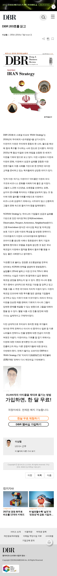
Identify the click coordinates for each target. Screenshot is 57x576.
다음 (49, 475)
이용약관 (28, 532)
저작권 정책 (41, 532)
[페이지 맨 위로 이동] (50, 543)
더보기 (43, 39)
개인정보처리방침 (11, 536)
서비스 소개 (16, 532)
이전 (30, 475)
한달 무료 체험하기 (28, 418)
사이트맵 (49, 536)
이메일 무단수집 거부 (32, 536)
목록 (39, 475)
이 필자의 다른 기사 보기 (25, 451)
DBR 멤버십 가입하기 (28, 424)
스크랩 (52, 39)
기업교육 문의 (28, 540)
